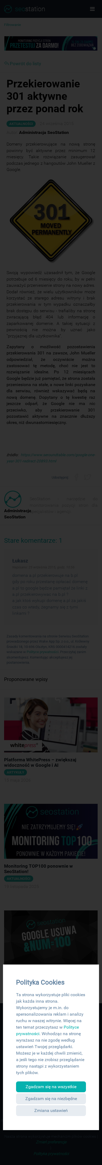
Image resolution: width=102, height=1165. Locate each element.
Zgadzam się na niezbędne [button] (51, 1098)
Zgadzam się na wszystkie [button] (51, 1086)
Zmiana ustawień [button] (51, 1110)
